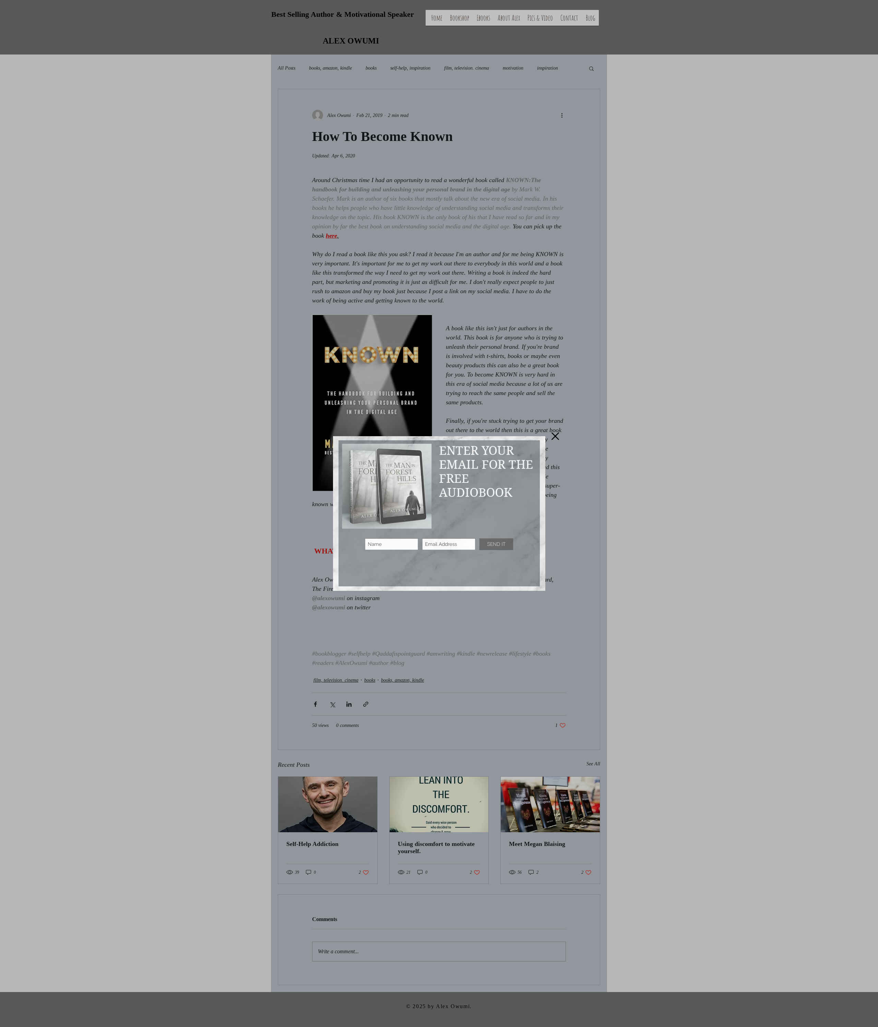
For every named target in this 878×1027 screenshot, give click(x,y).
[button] (555, 436)
